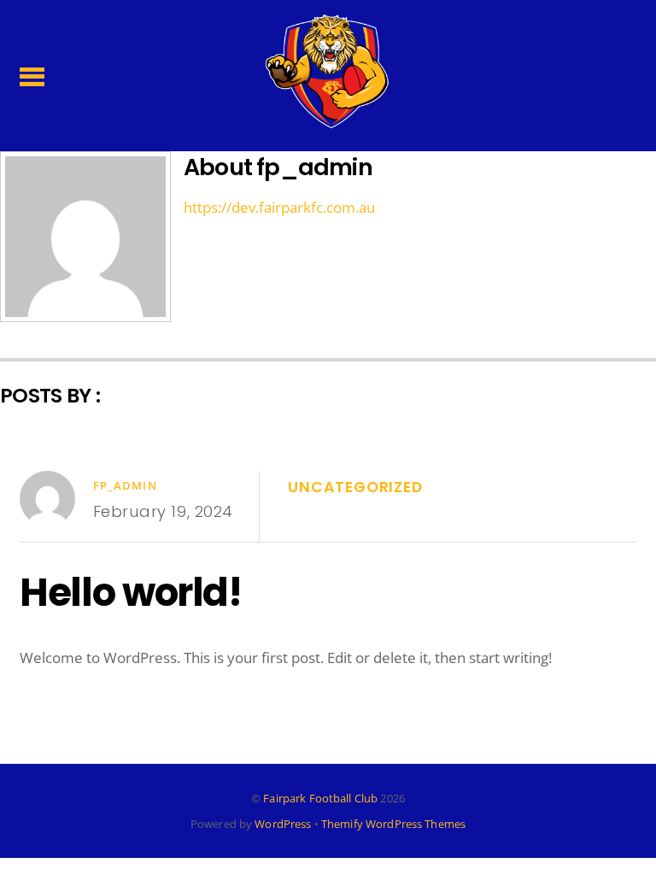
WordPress (283, 823)
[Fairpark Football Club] (328, 120)
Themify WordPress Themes (393, 823)
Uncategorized (355, 487)
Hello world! (131, 592)
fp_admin (125, 485)
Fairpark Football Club (320, 798)
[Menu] (32, 75)
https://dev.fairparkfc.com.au (279, 207)
